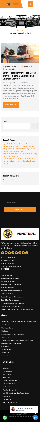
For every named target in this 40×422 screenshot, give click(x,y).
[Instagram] (12, 252)
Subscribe (18, 209)
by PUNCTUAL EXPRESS (12, 67)
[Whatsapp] (5, 418)
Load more (9, 105)
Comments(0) (10, 69)
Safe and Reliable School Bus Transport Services (19, 158)
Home (19, 30)
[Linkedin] (9, 252)
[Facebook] (2, 252)
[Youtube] (16, 252)
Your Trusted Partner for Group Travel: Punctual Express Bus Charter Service (19, 75)
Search (5, 121)
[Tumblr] (23, 252)
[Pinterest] (19, 252)
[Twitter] (6, 252)
